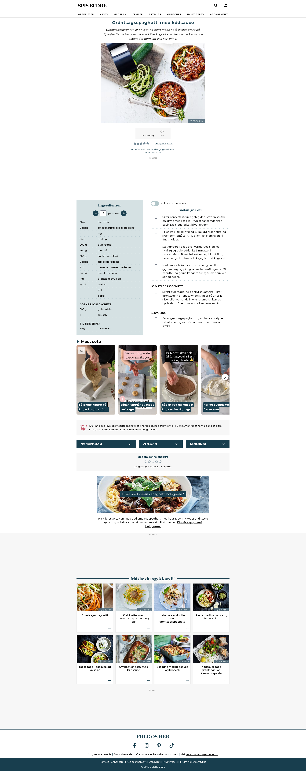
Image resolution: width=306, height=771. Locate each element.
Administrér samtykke (194, 761)
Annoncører (117, 761)
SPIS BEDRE (92, 5)
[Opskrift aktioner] (109, 629)
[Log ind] (226, 5)
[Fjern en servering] (95, 213)
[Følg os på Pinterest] (159, 745)
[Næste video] (225, 377)
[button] (95, 380)
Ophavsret (154, 761)
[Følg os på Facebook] (134, 745)
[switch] (155, 203)
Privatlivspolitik (171, 761)
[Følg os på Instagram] (147, 745)
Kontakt (104, 761)
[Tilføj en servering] (124, 213)
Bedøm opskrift (164, 143)
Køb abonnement (136, 761)
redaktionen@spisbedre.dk (202, 754)
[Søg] (216, 5)
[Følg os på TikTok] (172, 745)
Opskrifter (86, 14)
